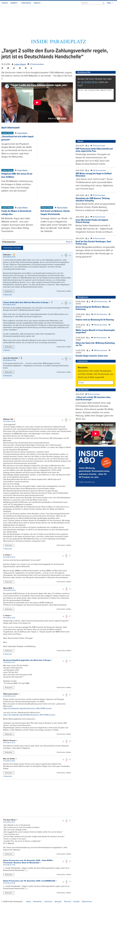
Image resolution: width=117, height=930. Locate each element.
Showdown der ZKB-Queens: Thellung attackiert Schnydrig (93, 199)
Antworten (8, 291)
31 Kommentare (37, 64)
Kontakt (76, 901)
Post (79, 85)
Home (5, 2)
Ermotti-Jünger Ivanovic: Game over (92, 355)
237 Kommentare (100, 314)
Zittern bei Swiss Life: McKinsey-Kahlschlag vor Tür (95, 344)
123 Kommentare (99, 170)
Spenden (58, 901)
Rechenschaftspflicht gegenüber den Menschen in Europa (27, 660)
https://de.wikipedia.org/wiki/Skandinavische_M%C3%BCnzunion (29, 715)
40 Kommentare (99, 217)
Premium (67, 901)
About (37, 2)
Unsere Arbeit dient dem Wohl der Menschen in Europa (25, 302)
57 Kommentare (99, 195)
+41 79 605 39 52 (88, 82)
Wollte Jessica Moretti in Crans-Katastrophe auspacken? (95, 331)
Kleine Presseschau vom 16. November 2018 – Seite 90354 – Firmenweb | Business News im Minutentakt (28, 861)
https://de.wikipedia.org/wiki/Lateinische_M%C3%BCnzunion (27, 708)
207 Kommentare (101, 301)
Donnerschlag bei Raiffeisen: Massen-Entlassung (93, 308)
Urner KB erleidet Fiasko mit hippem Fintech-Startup (92, 221)
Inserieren (48, 901)
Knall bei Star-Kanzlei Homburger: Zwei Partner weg (93, 242)
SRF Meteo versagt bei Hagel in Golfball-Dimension (94, 174)
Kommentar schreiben (12, 248)
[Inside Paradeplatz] (58, 43)
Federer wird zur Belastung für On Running (95, 319)
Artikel (14, 2)
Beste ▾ (69, 242)
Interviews (26, 2)
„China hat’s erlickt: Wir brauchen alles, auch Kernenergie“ (93, 398)
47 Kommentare (99, 238)
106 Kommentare (100, 350)
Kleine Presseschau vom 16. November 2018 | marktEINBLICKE (29, 881)
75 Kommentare (99, 146)
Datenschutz (87, 901)
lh (88, 146)
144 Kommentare (100, 338)
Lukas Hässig (20, 64)
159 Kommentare (100, 325)
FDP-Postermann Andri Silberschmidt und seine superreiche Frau (94, 150)
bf (88, 170)
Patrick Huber (62, 207)
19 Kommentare (94, 394)
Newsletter (37, 901)
